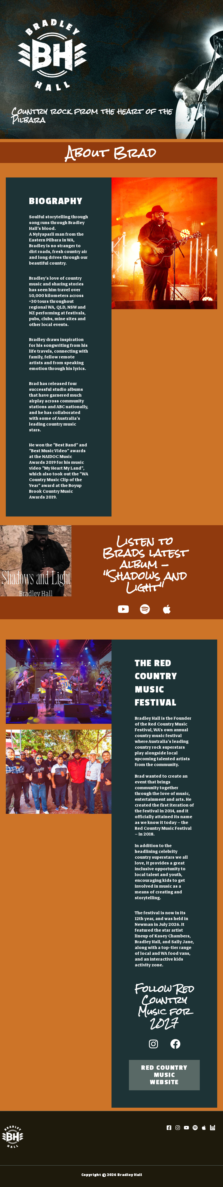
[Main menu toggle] (211, 69)
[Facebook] (169, 1127)
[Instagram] (177, 1127)
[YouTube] (186, 1127)
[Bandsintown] (212, 1127)
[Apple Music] (203, 1127)
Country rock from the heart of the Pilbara (92, 115)
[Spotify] (195, 1127)
